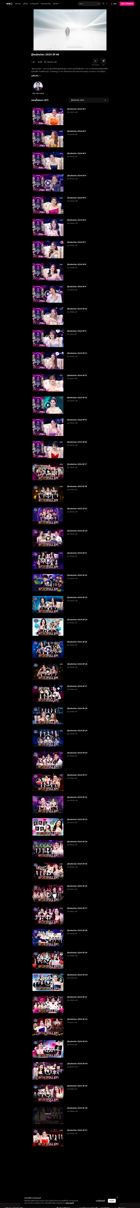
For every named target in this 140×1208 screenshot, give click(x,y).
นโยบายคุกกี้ (70, 1203)
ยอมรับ (111, 1201)
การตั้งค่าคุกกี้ (100, 1201)
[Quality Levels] (91, 47)
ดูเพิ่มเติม (34, 75)
